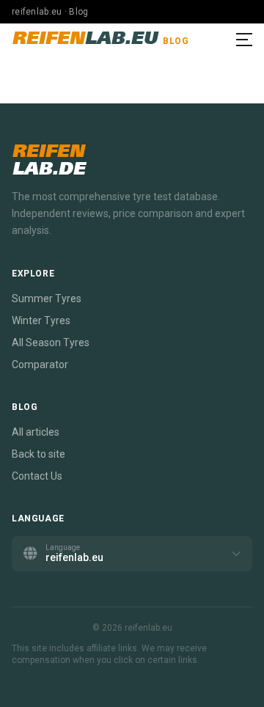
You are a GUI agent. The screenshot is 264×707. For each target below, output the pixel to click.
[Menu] (244, 39)
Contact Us (37, 476)
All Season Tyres (50, 342)
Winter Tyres (41, 320)
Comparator (40, 364)
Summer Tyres (46, 298)
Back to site (38, 454)
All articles (35, 432)
